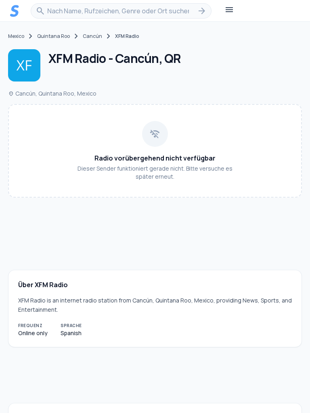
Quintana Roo (53, 36)
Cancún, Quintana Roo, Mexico (52, 93)
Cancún (92, 36)
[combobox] (121, 11)
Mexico (16, 36)
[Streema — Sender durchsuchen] (14, 10)
